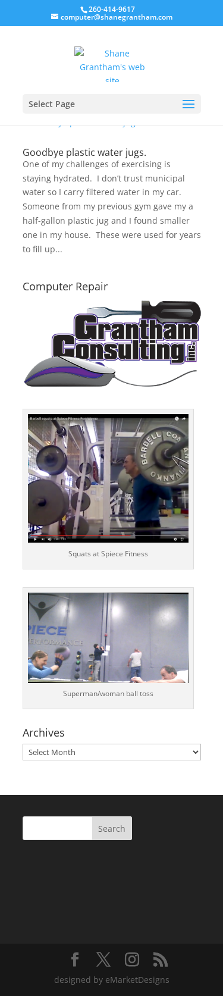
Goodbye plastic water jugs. (84, 152)
